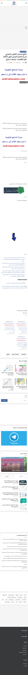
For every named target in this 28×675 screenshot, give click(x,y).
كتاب (6, 599)
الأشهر (7, 476)
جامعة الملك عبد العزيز (12, 597)
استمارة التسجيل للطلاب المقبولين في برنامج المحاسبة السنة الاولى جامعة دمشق (22, 329)
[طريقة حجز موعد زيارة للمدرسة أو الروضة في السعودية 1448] (23, 500)
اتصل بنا (24, 646)
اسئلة (21, 595)
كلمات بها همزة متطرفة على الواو (19, 470)
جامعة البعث (20, 597)
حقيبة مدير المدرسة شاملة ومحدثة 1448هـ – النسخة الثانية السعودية (11, 481)
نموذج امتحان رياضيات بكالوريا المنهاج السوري (7, 373)
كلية (3, 599)
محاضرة (25, 602)
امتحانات (23, 354)
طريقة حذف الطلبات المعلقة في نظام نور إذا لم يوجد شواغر (10, 505)
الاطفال (17, 595)
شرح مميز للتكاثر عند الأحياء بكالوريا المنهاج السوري (21, 373)
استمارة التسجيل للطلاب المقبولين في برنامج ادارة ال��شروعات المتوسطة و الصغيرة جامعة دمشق (21, 344)
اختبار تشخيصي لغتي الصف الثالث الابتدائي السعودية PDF (10, 487)
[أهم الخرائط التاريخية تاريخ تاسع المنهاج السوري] (21, 381)
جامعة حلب (24, 599)
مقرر (16, 602)
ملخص (12, 602)
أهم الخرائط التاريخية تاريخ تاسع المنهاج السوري (22, 387)
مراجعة (20, 602)
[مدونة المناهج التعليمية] (14, 3)
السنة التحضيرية (11, 595)
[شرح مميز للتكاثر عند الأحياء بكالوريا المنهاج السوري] (21, 368)
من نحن (24, 654)
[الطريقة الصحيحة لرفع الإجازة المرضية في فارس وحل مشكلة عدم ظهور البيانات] (23, 494)
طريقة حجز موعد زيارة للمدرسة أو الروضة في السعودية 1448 (10, 499)
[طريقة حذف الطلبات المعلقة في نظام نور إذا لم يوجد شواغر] (23, 506)
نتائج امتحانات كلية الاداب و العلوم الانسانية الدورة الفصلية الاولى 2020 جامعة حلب (9, 329)
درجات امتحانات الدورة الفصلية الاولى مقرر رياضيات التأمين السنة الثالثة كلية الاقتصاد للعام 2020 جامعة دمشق (14, 259)
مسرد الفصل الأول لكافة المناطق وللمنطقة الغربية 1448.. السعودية (15, 558)
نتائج (26, 123)
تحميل (25, 597)
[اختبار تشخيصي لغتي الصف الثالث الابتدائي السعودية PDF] (23, 488)
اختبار (25, 595)
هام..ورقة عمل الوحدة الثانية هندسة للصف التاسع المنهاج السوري (7, 388)
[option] (14, 464)
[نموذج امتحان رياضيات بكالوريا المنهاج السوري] (7, 367)
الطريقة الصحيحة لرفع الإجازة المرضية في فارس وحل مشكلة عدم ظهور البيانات (10, 493)
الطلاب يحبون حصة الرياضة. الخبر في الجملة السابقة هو (17, 546)
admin (23, 62)
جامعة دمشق (15, 354)
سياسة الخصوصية (22, 652)
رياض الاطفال (11, 599)
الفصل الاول (5, 595)
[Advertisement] (14, 16)
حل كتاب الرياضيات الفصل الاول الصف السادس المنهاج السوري (15, 556)
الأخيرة (21, 476)
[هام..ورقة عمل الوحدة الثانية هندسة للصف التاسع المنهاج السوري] (7, 381)
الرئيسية (25, 564)
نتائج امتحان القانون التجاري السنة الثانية (15, 283)
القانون (20, 123)
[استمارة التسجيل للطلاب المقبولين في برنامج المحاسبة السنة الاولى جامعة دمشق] (21, 323)
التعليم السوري (23, 51)
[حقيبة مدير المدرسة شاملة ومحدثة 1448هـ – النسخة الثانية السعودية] (23, 482)
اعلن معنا (24, 648)
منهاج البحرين (7, 602)
